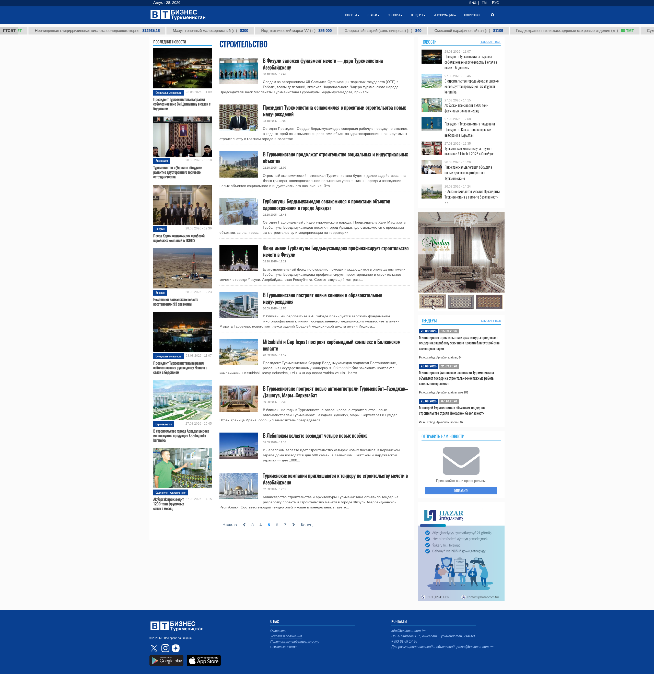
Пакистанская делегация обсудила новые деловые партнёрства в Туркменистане (468, 172)
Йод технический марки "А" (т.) (267, 31)
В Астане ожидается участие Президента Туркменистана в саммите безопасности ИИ (472, 197)
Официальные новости (168, 92)
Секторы (394, 15)
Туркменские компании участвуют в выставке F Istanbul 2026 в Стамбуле (469, 151)
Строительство (164, 424)
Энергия (160, 229)
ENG (472, 3)
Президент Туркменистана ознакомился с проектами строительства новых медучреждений (334, 110)
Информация (443, 15)
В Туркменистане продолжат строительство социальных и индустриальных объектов (335, 157)
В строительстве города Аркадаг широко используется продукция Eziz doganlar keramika (181, 435)
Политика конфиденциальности (294, 641)
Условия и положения (286, 636)
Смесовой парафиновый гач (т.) (439, 31)
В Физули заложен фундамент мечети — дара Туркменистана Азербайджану (323, 64)
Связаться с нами (283, 647)
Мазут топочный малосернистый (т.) (181, 31)
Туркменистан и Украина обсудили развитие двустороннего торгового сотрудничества (177, 172)
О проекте (278, 631)
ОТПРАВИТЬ (461, 490)
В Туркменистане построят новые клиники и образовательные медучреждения (322, 298)
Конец (306, 525)
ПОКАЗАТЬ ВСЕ (490, 41)
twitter (154, 648)
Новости (429, 42)
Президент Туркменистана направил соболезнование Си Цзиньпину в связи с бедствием (182, 104)
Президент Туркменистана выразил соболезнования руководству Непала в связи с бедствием (180, 367)
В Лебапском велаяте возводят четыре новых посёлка (315, 435)
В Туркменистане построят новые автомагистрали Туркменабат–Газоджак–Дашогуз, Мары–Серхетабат (335, 391)
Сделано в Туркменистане (170, 492)
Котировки (472, 15)
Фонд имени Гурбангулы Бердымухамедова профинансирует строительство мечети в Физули (336, 251)
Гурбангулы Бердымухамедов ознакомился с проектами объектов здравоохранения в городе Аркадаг (326, 204)
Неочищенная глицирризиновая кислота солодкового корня (68, 31)
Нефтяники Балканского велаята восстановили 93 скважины (175, 301)
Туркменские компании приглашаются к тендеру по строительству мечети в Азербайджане (335, 478)
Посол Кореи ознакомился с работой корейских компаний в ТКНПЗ (179, 237)
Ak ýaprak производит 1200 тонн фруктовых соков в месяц (168, 503)
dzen (175, 648)
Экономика (162, 160)
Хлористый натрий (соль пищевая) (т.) (354, 31)
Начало (230, 525)
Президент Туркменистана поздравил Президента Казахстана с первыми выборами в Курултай (470, 129)
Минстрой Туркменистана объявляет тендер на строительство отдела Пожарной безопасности (452, 410)
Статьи (372, 15)
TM (484, 3)
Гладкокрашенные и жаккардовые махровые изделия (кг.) (546, 31)
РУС (495, 3)
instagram (165, 648)
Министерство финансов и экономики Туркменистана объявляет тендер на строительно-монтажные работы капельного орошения (456, 377)
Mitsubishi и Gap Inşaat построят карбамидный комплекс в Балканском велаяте (332, 345)
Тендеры (429, 321)
